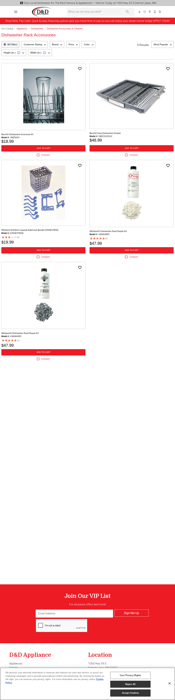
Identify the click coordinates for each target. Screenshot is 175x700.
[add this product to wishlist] (80, 69)
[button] (16, 12)
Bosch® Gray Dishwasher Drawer (105, 133)
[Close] (169, 683)
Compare (45, 155)
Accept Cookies (130, 693)
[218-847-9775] (155, 12)
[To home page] (42, 12)
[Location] (150, 12)
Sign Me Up (131, 613)
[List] (145, 12)
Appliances (22, 28)
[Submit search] (127, 12)
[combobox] (35, 44)
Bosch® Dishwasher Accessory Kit (17, 134)
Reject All (130, 684)
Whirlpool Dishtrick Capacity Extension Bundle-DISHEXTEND (29, 230)
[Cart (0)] (160, 12)
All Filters (12, 44)
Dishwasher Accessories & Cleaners (65, 28)
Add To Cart (43, 148)
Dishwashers (37, 28)
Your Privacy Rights (130, 675)
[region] (87, 684)
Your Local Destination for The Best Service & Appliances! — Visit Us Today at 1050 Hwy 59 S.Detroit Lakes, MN (89, 3)
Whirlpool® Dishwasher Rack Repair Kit (108, 231)
